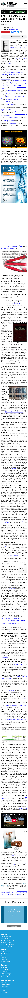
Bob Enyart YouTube (7, 940)
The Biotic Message (21, 58)
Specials (4, 959)
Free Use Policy (6, 975)
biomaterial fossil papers (13, 117)
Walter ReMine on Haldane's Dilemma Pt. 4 (13, 623)
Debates (3, 957)
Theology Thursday (7, 944)
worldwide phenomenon (14, 303)
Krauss (14, 85)
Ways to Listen (6, 942)
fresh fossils (9, 101)
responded (12, 588)
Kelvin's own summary (11, 555)
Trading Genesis (22, 808)
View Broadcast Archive (14, 926)
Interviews (4, 986)
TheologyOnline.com (14, 29)
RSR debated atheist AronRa (14, 412)
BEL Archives (5, 938)
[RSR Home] (9, 4)
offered (14, 468)
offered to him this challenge (8, 248)
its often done (18, 664)
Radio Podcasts (6, 936)
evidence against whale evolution (14, 72)
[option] (14, 914)
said (8, 638)
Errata (3, 990)
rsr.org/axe (9, 663)
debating (3, 546)
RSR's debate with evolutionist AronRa (12, 246)
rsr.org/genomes (5, 71)
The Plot (4, 954)
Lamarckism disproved (8, 120)
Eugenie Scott (8, 85)
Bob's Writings (5, 984)
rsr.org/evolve (12, 123)
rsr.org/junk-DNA (5, 79)
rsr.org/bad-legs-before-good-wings (17, 719)
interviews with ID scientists (15, 90)
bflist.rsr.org (15, 855)
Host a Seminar (6, 973)
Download (6, 32)
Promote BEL (5, 971)
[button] (25, 2)
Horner (19, 85)
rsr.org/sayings (6, 630)
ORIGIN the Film (19, 894)
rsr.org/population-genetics (9, 74)
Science (3, 956)
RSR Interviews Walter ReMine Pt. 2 (11, 618)
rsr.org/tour (5, 657)
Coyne (22, 83)
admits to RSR (10, 104)
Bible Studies (5, 952)
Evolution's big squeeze (8, 93)
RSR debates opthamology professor (12, 111)
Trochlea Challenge (6, 109)
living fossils (9, 103)
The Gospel (5, 983)
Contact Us (4, 977)
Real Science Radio (7, 946)
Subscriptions (5, 961)
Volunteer (4, 967)
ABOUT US (4, 992)
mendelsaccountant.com (8, 126)
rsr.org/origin (11, 690)
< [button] (2, 914)
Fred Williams (23, 47)
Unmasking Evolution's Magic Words (16, 705)
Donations (4, 969)
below (10, 63)
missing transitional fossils (12, 99)
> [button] (25, 914)
